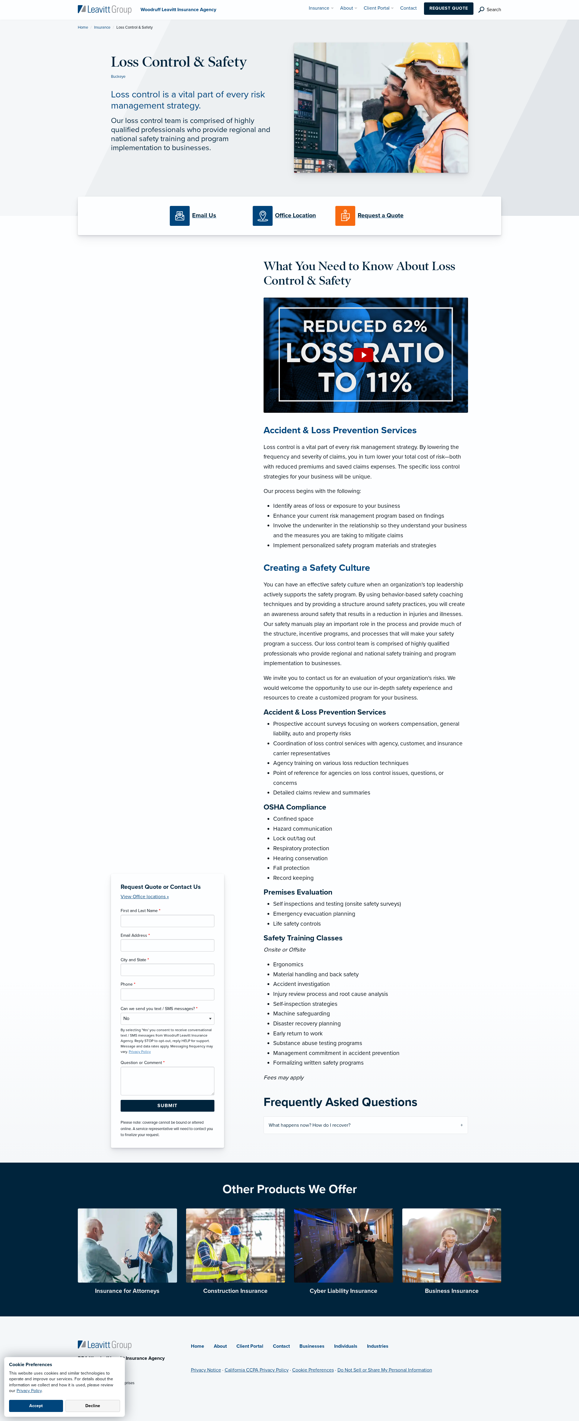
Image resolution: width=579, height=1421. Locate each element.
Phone (128, 984)
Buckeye (118, 76)
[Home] (104, 1345)
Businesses (311, 1346)
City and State (135, 959)
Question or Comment (143, 1062)
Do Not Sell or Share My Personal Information (384, 1370)
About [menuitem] (346, 8)
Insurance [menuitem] (319, 8)
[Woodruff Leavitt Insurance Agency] (104, 9)
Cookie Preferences (313, 1370)
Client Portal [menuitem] (377, 8)
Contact (281, 1346)
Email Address (135, 935)
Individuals (345, 1346)
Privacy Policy (29, 1390)
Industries (377, 1346)
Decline (92, 1405)
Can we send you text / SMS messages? (159, 1008)
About (220, 1346)
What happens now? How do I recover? (309, 1125)
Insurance (102, 27)
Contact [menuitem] (408, 8)
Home (83, 27)
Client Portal (249, 1346)
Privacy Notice (206, 1370)
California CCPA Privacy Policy (257, 1370)
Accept (36, 1405)
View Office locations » (145, 897)
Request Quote (448, 8)
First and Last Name (140, 910)
